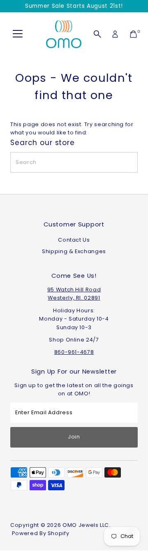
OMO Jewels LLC (85, 525)
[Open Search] (97, 34)
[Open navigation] (17, 34)
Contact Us (74, 239)
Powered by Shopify (40, 533)
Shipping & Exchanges (74, 251)
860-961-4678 (74, 352)
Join (74, 436)
